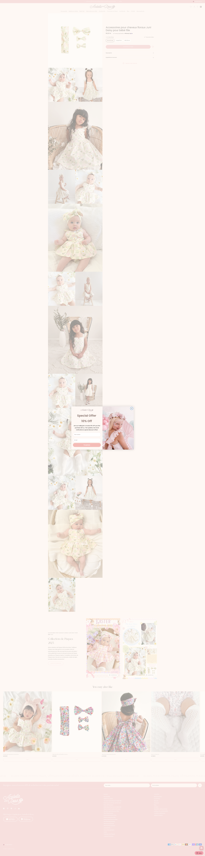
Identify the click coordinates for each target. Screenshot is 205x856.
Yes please (87, 445)
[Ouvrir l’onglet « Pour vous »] (201, 848)
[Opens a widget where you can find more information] (199, 853)
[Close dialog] (131, 408)
